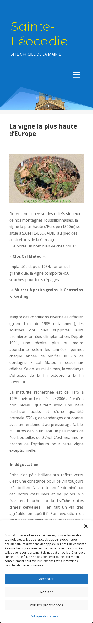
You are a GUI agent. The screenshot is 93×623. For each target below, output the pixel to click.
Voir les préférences (46, 605)
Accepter (46, 578)
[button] (85, 526)
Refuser (46, 591)
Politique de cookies (44, 616)
